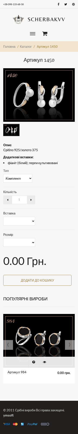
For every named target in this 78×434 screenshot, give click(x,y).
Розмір (8, 234)
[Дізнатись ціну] (33, 362)
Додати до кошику (37, 280)
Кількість (10, 192)
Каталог (26, 46)
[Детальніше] (44, 362)
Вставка (9, 213)
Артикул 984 (17, 372)
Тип (6, 171)
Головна (9, 46)
